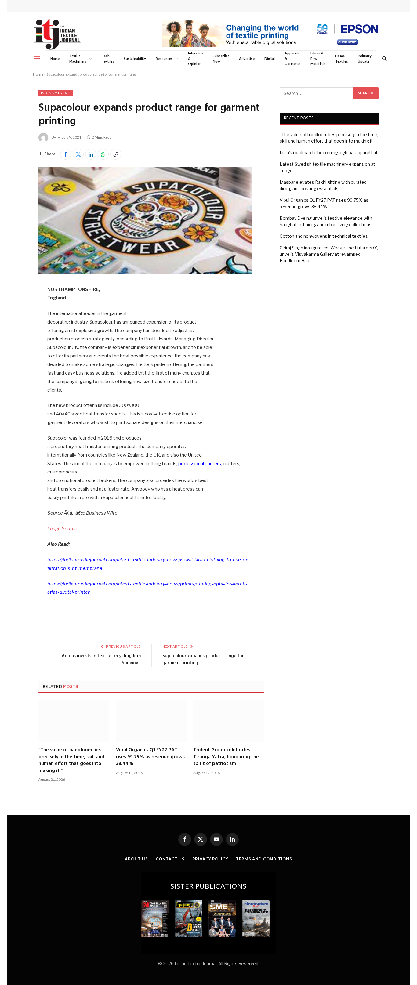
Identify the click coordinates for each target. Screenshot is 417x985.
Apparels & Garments (292, 58)
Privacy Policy (210, 858)
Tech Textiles (108, 58)
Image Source (62, 528)
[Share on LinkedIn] (90, 154)
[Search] (384, 58)
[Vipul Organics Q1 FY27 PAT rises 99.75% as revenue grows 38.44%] (151, 721)
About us (136, 858)
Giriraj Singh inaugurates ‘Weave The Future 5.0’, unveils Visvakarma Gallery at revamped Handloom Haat (329, 254)
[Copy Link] (115, 154)
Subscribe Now (221, 58)
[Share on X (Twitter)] (78, 154)
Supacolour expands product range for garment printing (203, 659)
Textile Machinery (78, 58)
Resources (164, 58)
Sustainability (135, 58)
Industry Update (365, 58)
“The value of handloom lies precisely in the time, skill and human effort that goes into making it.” (71, 760)
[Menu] (37, 58)
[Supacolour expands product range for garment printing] (145, 272)
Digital (269, 58)
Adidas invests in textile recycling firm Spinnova (101, 659)
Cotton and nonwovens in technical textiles (324, 236)
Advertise (247, 58)
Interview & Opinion (195, 58)
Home (55, 58)
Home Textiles (341, 58)
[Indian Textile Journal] (57, 34)
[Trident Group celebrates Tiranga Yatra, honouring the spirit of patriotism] (228, 721)
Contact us (170, 858)
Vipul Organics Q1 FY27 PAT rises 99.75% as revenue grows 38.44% (150, 757)
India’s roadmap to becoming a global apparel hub (329, 152)
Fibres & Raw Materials (318, 58)
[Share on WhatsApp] (103, 154)
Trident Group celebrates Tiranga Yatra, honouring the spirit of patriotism (226, 757)
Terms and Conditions (264, 858)
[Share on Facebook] (65, 154)
